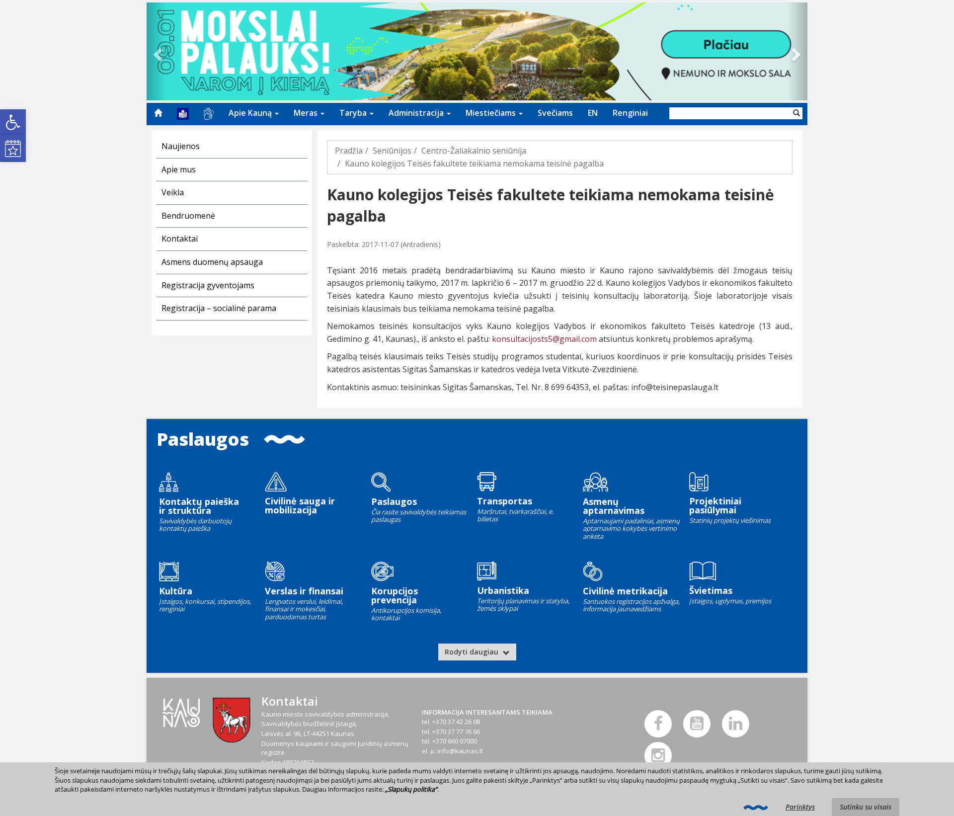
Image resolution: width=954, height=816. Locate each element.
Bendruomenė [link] (188, 215)
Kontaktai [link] (179, 238)
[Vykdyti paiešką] (796, 113)
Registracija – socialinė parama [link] (218, 308)
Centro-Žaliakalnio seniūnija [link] (473, 150)
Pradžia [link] (349, 150)
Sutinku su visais (865, 807)
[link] (13, 122)
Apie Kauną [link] (251, 112)
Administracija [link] (417, 112)
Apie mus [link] (178, 169)
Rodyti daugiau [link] (472, 651)
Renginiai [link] (630, 112)
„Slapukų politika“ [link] (411, 789)
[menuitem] (158, 112)
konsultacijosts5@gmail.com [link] (544, 338)
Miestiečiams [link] (492, 112)
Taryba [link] (354, 112)
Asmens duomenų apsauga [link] (212, 261)
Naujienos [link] (180, 146)
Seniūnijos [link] (392, 150)
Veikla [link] (172, 192)
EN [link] (593, 112)
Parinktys (800, 807)
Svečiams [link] (555, 112)
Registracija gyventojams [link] (207, 285)
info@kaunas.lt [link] (460, 750)
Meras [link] (306, 112)
